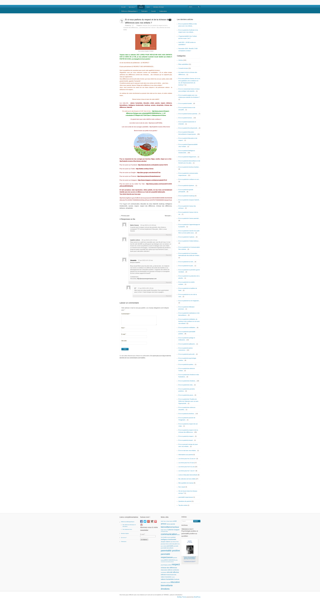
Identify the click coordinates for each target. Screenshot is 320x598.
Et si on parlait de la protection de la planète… (189, 277)
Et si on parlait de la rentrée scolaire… (186, 283)
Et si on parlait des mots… (186, 385)
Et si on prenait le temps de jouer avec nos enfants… (188, 445)
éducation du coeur (146, 204)
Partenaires (144, 11)
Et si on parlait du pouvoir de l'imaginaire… (186, 419)
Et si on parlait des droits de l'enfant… (186, 369)
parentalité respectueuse (185, 497)
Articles (141, 7)
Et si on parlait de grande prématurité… (185, 190)
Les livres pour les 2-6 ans (186, 462)
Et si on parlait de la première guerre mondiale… (189, 271)
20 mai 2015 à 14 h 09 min (148, 225)
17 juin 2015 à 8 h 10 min (145, 260)
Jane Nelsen (173, 541)
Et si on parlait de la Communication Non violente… (189, 248)
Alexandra (133, 260)
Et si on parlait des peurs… (186, 395)
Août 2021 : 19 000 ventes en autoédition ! (187, 43)
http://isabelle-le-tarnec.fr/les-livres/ (159, 127)
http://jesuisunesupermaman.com (146, 278)
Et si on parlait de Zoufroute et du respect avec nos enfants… (188, 31)
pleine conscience (169, 560)
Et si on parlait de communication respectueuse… (188, 174)
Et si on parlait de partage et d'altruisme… (186, 339)
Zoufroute (176, 579)
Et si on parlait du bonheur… (186, 413)
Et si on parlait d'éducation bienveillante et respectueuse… (187, 133)
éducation (163, 582)
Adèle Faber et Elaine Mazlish (167, 521)
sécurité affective (173, 572)
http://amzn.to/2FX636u (155, 123)
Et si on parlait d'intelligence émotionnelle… (186, 152)
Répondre (168, 234)
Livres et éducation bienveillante (188, 475)
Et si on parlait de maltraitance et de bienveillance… (189, 314)
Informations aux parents (185, 454)
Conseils (153, 11)
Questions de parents (184, 501)
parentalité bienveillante (167, 548)
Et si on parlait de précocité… (187, 354)
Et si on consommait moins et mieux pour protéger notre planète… (189, 90)
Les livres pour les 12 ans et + (187, 458)
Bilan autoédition (183, 64)
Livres (148, 7)
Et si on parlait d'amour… (185, 117)
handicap (161, 204)
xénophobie (129, 208)
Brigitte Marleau (164, 529)
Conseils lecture (183, 68)
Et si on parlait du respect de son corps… (188, 425)
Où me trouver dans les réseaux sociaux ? (187, 492)
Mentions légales (125, 533)
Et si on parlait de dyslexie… (186, 185)
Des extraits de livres (127, 529)
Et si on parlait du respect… (186, 436)
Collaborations (163, 11)
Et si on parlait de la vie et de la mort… (187, 295)
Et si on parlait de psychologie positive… (187, 359)
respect (136, 206)
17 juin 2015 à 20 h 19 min (146, 288)
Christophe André (164, 531)
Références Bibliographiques (129, 11)
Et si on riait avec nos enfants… (187, 450)
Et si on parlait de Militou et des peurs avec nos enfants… (187, 25)
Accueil (123, 7)
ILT (133, 25)
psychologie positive (166, 565)
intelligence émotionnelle (168, 539)
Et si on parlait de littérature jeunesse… (186, 308)
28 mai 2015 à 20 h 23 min (149, 240)
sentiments (176, 570)
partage (162, 560)
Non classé (181, 487)
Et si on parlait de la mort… (186, 261)
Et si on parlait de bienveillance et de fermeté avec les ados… (189, 162)
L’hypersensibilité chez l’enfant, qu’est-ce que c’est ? (187, 37)
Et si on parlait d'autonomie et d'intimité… (187, 123)
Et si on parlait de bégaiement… (187, 157)
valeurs (173, 577)
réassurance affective (167, 570)
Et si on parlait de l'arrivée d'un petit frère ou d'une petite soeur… (188, 232)
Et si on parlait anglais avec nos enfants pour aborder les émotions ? (189, 96)
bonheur (175, 527)
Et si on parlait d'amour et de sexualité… (186, 108)
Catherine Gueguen (173, 529)
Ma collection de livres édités (187, 479)
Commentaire (125, 313)
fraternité (155, 204)
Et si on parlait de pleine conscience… (185, 349)
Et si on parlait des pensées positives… (186, 390)
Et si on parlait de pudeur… (186, 364)
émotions (165, 589)
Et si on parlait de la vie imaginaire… (189, 300)
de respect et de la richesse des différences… (187, 73)
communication (135, 204)
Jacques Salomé (165, 541)
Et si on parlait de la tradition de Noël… (187, 289)
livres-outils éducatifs (171, 543)
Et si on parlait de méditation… (187, 327)
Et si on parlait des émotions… (187, 381)
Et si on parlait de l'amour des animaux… (187, 207)
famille (165, 537)
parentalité (170, 546)
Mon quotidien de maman (185, 483)
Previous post (124, 215)
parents (175, 557)
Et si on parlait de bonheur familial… (189, 167)
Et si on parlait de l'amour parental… (189, 218)
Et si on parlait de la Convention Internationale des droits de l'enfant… (189, 254)
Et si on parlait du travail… (186, 440)
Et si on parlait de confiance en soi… (189, 179)
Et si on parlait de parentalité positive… (186, 332)
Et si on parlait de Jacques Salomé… (189, 200)
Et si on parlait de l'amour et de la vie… (188, 213)
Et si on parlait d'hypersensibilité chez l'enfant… (188, 145)
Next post (168, 215)
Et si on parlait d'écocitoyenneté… (188, 128)
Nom (123, 327)
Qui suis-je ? (132, 7)
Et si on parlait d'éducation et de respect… (187, 139)
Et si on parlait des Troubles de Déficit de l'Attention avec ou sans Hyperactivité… (188, 401)
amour (163, 524)
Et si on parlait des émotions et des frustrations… (188, 376)
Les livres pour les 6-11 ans (186, 466)
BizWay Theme (181, 597)
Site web (123, 340)
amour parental (171, 524)
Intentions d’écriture (158, 7)
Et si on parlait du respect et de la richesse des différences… (188, 431)
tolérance (122, 208)
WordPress (197, 597)
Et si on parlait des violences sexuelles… (186, 408)
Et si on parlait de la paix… (186, 265)
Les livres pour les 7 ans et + (147, 27)
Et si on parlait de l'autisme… (187, 237)
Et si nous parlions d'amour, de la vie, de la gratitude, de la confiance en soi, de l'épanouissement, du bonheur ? (189, 82)
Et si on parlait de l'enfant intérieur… (189, 241)
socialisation (163, 572)
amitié (175, 521)
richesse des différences (164, 206)
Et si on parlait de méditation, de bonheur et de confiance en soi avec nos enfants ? (189, 321)
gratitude (173, 537)
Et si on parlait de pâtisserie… (187, 344)
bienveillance (166, 527)
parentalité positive (170, 550)
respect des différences (147, 206)
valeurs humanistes (167, 579)
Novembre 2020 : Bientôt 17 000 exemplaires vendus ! (188, 49)
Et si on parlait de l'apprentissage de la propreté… (189, 225)
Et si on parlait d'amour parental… (188, 113)
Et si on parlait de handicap (186, 195)
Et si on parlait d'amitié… (185, 103)
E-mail (123, 334)
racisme (130, 206)
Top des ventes (182, 505)
